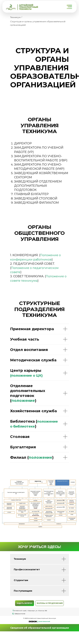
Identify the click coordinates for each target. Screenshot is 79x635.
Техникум (15, 17)
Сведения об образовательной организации (39, 627)
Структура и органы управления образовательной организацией (37, 23)
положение (23, 400)
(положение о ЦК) (26, 376)
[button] (69, 6)
